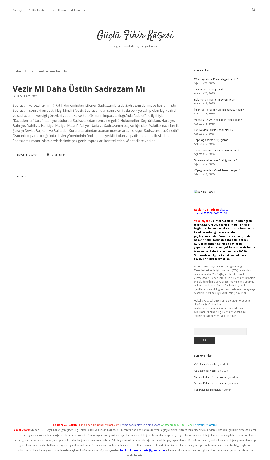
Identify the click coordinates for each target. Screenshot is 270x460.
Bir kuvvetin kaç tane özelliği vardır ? (215, 160)
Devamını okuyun (29, 155)
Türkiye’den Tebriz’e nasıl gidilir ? (213, 130)
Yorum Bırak (57, 154)
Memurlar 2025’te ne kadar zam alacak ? (218, 120)
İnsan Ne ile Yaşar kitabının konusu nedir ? (219, 109)
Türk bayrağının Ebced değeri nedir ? (216, 79)
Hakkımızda (78, 10)
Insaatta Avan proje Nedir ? (210, 89)
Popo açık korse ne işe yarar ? (212, 140)
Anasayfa (18, 10)
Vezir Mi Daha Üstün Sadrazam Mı (79, 88)
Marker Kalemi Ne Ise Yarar (210, 377)
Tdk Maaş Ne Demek (206, 390)
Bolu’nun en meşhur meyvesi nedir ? (215, 99)
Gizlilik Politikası (38, 10)
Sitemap (19, 176)
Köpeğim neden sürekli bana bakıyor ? (217, 170)
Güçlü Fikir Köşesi (135, 35)
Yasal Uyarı (59, 10)
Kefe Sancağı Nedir (205, 364)
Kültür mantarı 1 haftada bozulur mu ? (216, 150)
